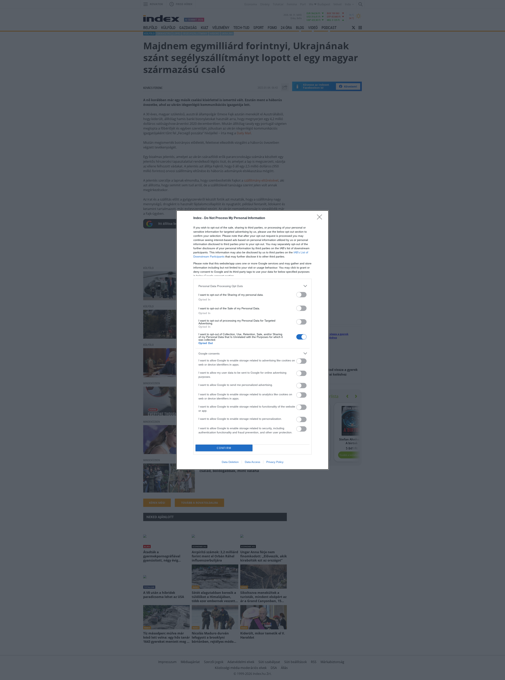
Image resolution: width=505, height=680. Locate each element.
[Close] (321, 218)
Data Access (252, 462)
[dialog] (252, 340)
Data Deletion (230, 462)
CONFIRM (224, 448)
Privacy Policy (274, 462)
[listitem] (252, 286)
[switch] (301, 294)
